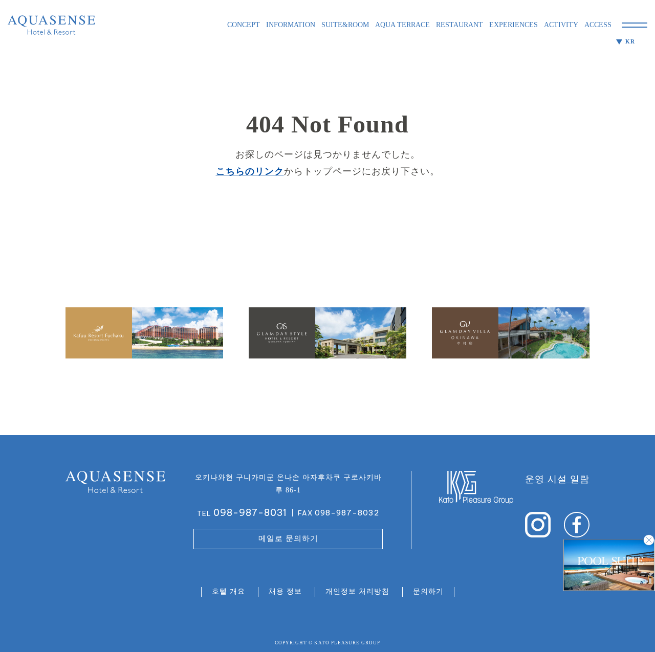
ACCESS (598, 25)
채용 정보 (285, 591)
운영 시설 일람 (557, 479)
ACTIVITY (561, 25)
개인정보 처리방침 (357, 591)
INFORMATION (290, 25)
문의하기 (428, 591)
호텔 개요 (228, 591)
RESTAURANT (459, 25)
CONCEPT (243, 25)
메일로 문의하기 (288, 538)
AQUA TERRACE (402, 25)
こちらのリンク (250, 171)
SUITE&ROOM (345, 25)
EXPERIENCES (513, 25)
